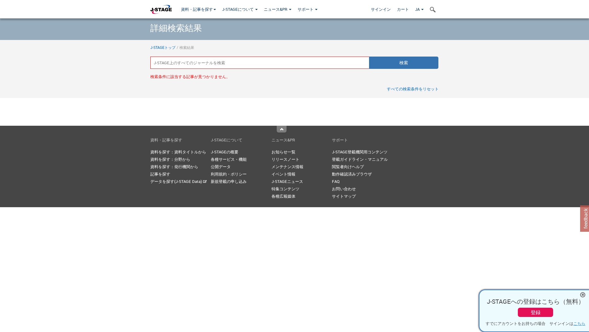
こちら (579, 323)
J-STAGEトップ (162, 47)
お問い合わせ (344, 189)
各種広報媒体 (283, 196)
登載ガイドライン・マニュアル (360, 159)
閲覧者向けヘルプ (348, 166)
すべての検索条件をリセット (413, 89)
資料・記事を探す (197, 9)
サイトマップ (344, 196)
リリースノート (285, 159)
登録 (536, 312)
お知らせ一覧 (283, 152)
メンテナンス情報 (287, 166)
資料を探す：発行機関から (174, 166)
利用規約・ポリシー (229, 174)
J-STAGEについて (238, 9)
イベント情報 (283, 174)
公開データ (221, 166)
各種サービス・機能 (229, 159)
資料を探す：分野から (170, 159)
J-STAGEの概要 (224, 152)
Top (282, 129)
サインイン (381, 9)
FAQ (336, 181)
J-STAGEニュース (287, 181)
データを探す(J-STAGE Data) (176, 181)
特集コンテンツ (285, 189)
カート (403, 9)
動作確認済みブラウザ (352, 174)
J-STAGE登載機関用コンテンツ (359, 152)
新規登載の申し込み (229, 181)
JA (418, 9)
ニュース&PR (276, 9)
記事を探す (160, 174)
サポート (306, 9)
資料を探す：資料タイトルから (178, 152)
